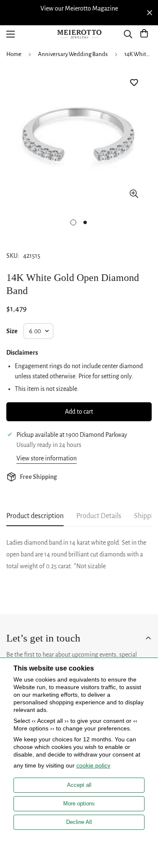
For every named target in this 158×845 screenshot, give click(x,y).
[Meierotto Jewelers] (79, 34)
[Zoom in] (133, 193)
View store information (46, 458)
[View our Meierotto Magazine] (79, 8)
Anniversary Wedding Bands (73, 54)
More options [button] (79, 803)
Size (12, 331)
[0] (144, 34)
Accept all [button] (79, 785)
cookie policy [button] (93, 765)
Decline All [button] (79, 822)
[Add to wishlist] (133, 82)
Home (13, 54)
